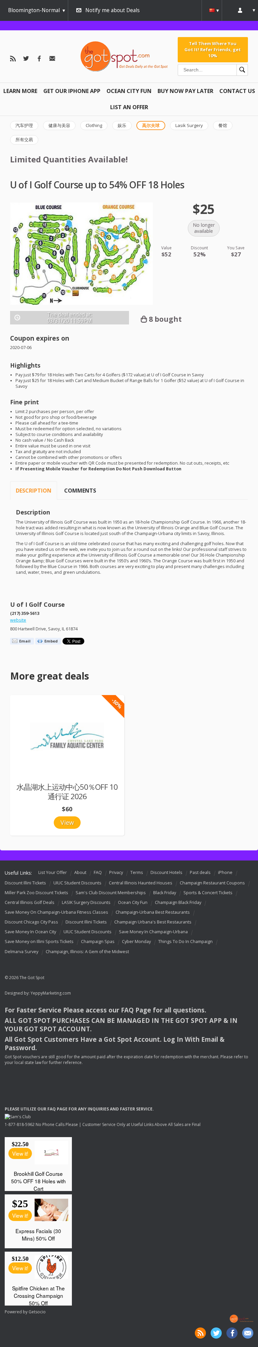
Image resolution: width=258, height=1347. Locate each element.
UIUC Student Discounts (77, 883)
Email (25, 641)
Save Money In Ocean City (30, 932)
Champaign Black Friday (178, 902)
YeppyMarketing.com (51, 993)
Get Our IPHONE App (71, 91)
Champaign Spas (98, 942)
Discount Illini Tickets (25, 883)
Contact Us (237, 91)
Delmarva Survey (21, 951)
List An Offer (129, 107)
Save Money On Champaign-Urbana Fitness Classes (56, 912)
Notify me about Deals (112, 10)
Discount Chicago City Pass (31, 922)
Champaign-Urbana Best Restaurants (153, 912)
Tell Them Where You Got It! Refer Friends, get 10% (212, 49)
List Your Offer (52, 872)
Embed (51, 641)
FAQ (98, 872)
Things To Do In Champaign (185, 942)
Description (33, 490)
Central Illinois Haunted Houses (140, 883)
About (80, 872)
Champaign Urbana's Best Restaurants (152, 922)
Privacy (116, 872)
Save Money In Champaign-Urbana (153, 932)
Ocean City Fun (129, 91)
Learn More (20, 91)
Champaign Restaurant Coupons (212, 883)
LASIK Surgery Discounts (86, 902)
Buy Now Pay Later (185, 91)
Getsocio (37, 1312)
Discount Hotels (166, 872)
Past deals (200, 872)
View (67, 822)
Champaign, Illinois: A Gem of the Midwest (87, 951)
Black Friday (164, 893)
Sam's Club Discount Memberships (111, 893)
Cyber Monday (136, 942)
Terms (136, 872)
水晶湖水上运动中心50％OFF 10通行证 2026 (67, 792)
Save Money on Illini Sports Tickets (39, 942)
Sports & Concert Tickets (207, 893)
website (18, 620)
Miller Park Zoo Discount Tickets (36, 893)
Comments (80, 490)
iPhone (225, 872)
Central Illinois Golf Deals (29, 902)
